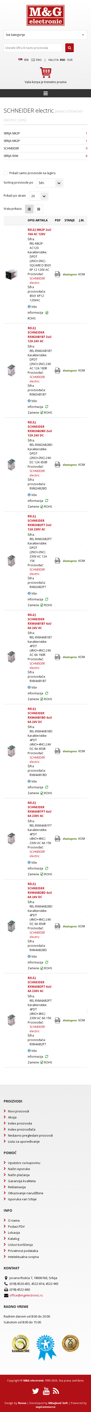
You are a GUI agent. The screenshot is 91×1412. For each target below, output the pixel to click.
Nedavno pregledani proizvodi (30, 1135)
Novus (22, 1403)
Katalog (13, 1238)
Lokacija (14, 1232)
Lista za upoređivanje (24, 1141)
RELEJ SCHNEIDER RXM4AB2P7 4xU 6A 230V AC (39, 984)
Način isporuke (19, 1169)
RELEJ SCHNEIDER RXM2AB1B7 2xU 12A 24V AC (39, 334)
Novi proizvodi (18, 1111)
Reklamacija (17, 1187)
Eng (38, 60)
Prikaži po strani (15, 196)
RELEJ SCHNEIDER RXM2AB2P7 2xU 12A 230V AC (39, 522)
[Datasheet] (58, 274)
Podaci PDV (16, 1226)
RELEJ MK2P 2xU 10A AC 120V (39, 232)
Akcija (12, 1117)
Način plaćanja (19, 1175)
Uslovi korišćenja (20, 1244)
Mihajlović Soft (58, 1403)
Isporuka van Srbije (22, 1199)
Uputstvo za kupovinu (24, 1163)
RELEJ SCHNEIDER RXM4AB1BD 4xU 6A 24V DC (40, 715)
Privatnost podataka (23, 1251)
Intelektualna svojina (23, 1257)
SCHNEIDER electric (37, 280)
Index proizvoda (20, 1123)
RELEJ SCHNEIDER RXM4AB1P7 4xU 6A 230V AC (39, 809)
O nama (14, 1220)
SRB (25, 60)
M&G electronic (33, 1380)
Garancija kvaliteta (22, 1181)
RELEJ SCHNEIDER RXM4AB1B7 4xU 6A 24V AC (39, 621)
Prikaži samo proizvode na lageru (32, 173)
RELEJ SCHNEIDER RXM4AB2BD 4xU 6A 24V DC (40, 890)
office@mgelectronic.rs (26, 1295)
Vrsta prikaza (13, 209)
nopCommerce (46, 1407)
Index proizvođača (21, 1129)
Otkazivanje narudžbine (25, 1193)
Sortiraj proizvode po (18, 182)
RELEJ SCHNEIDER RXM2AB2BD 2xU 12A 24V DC (40, 428)
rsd (62, 60)
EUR (70, 60)
